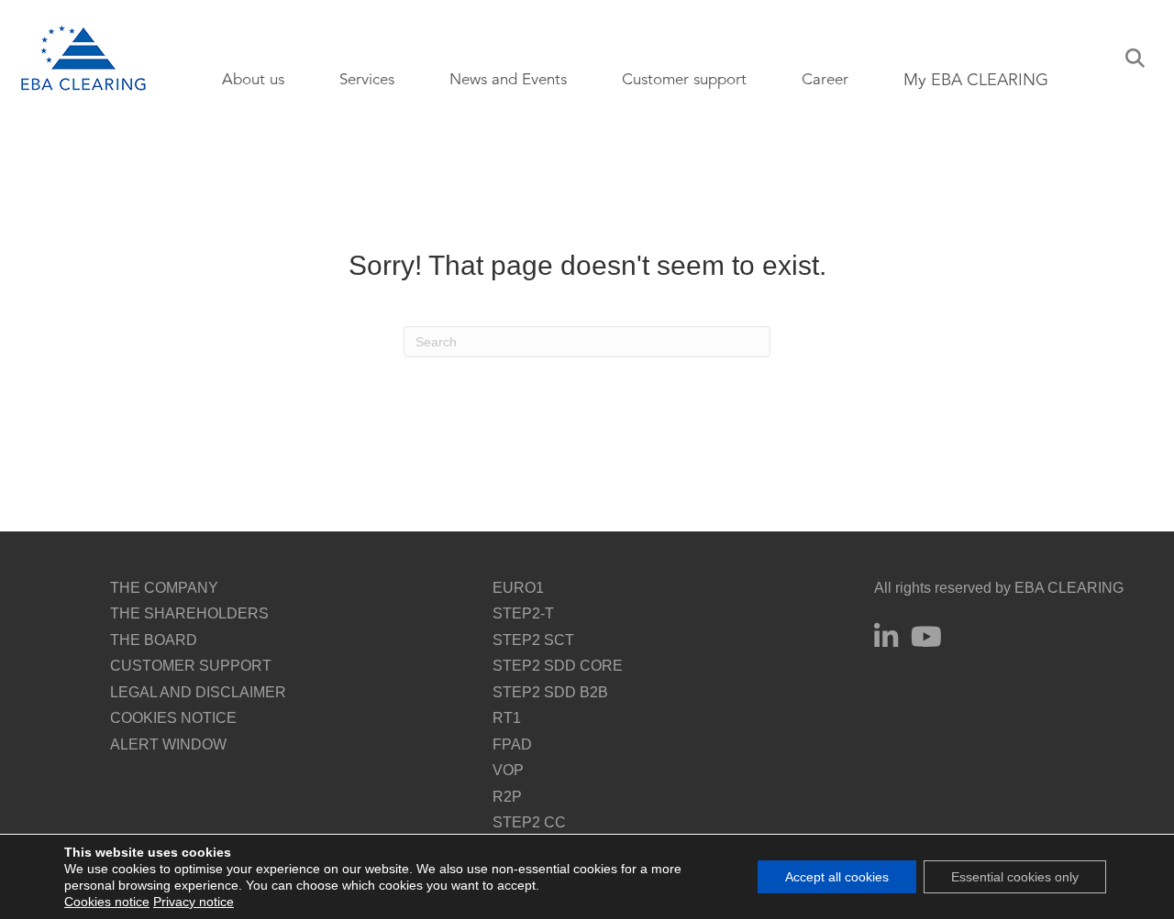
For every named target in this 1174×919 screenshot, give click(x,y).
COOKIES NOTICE (173, 718)
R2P (507, 796)
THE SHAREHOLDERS (189, 613)
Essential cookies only (1015, 877)
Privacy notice (193, 901)
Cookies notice (107, 901)
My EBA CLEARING (975, 80)
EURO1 (518, 588)
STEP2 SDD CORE (558, 665)
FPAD (512, 744)
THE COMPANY (164, 588)
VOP (508, 770)
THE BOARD (153, 640)
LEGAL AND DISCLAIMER (198, 692)
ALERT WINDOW (168, 744)
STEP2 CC (529, 822)
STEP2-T (523, 613)
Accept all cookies (837, 877)
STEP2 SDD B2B (550, 692)
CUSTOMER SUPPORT (190, 665)
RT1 (507, 718)
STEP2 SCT (533, 640)
